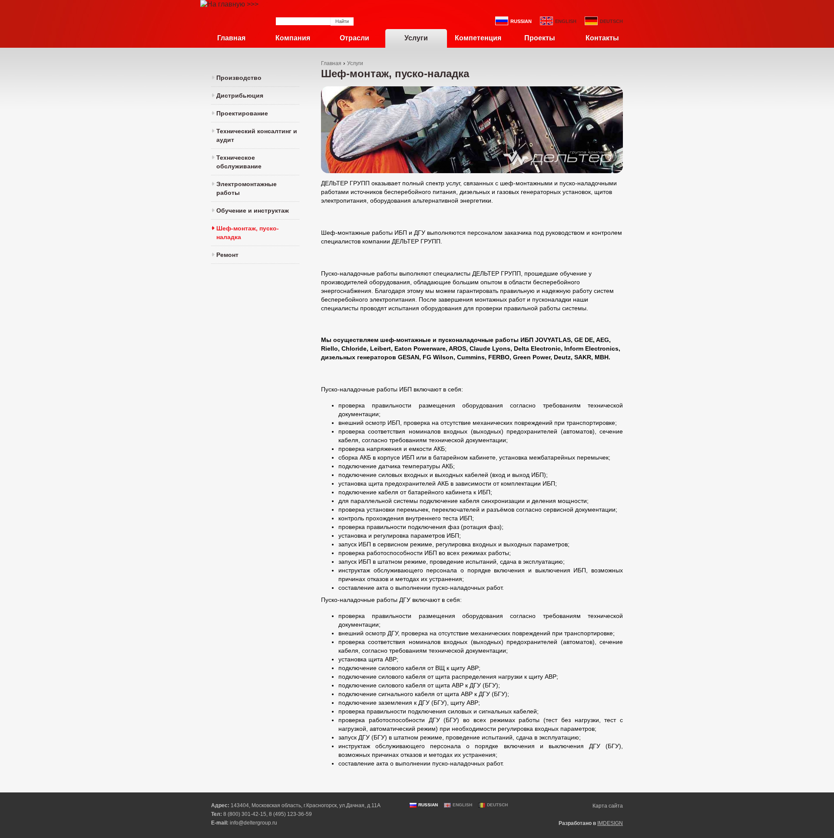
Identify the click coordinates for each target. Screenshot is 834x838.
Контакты (602, 38)
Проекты (539, 38)
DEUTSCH (611, 21)
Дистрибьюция (239, 95)
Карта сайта (607, 806)
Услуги (416, 38)
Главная (231, 38)
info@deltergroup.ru (253, 823)
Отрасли (354, 38)
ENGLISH (565, 21)
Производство (238, 77)
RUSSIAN (521, 21)
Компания (292, 38)
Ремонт (227, 254)
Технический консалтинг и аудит (256, 135)
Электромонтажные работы (246, 188)
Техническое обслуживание (238, 162)
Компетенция (478, 38)
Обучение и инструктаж (252, 210)
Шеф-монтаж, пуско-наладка (247, 232)
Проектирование (242, 113)
